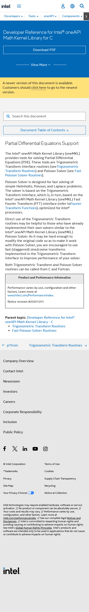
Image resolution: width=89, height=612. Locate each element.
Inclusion (10, 422)
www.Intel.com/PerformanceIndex (30, 295)
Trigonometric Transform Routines (38, 326)
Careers (9, 402)
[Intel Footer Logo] (12, 570)
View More (39, 65)
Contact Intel (13, 371)
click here (38, 87)
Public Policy (13, 432)
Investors (10, 391)
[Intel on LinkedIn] (25, 449)
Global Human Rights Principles (34, 527)
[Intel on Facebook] (5, 449)
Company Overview (18, 361)
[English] (72, 6)
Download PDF (44, 50)
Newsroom (11, 381)
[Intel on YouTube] (35, 449)
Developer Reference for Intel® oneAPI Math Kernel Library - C (40, 319)
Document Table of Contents (43, 130)
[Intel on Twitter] (15, 449)
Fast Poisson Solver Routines (34, 330)
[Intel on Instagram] (45, 449)
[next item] (86, 16)
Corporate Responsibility (22, 412)
